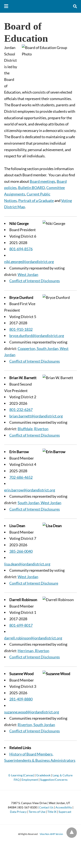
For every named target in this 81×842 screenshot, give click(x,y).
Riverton (41, 428)
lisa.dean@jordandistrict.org (27, 564)
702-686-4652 (21, 477)
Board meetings (42, 181)
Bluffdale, (25, 428)
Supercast (65, 811)
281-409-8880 (21, 699)
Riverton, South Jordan (36, 724)
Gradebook (43, 775)
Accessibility (63, 807)
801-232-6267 (21, 409)
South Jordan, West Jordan (39, 502)
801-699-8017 (21, 625)
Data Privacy (18, 811)
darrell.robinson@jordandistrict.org (33, 638)
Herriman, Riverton (33, 650)
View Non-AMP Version (51, 834)
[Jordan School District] (40, 6)
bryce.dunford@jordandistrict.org (36, 335)
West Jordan (28, 274)
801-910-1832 (21, 329)
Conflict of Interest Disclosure (33, 583)
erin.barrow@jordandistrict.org (29, 490)
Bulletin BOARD (31, 187)
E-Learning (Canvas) (21, 775)
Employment (30, 779)
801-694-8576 (21, 249)
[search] (75, 6)
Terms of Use (37, 811)
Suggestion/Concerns (54, 779)
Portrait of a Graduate (36, 200)
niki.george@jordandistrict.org (29, 261)
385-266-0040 (21, 551)
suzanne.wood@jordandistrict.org (31, 712)
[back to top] (71, 832)
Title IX (51, 811)
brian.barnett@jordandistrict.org (36, 416)
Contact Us (46, 807)
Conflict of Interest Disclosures (34, 280)
